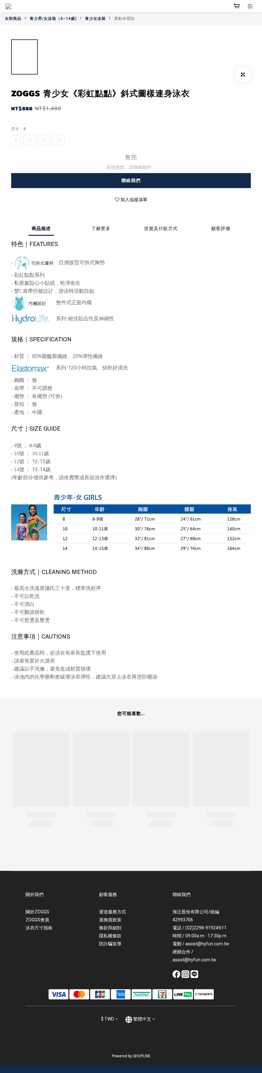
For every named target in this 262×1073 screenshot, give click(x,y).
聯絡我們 (131, 180)
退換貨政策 (110, 919)
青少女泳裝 (95, 18)
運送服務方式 (112, 911)
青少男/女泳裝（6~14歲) (53, 18)
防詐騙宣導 (110, 943)
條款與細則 (110, 927)
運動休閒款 (124, 18)
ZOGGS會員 (37, 919)
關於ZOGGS (37, 911)
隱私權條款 (110, 935)
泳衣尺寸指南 (39, 927)
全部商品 (13, 18)
